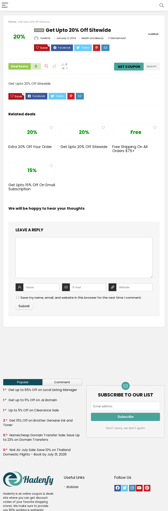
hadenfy (45, 38)
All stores (72, 487)
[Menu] (5, 5)
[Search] (162, 5)
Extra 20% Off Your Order (30, 146)
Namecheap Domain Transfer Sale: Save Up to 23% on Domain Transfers (41, 437)
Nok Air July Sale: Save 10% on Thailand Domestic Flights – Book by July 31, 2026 (36, 452)
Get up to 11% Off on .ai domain (32, 400)
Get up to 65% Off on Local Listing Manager (42, 389)
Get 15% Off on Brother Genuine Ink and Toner (38, 422)
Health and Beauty (92, 38)
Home (12, 21)
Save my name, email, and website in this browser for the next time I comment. (81, 297)
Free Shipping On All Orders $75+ (130, 148)
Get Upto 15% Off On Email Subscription (31, 187)
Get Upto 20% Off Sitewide (83, 146)
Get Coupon (129, 66)
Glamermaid (117, 38)
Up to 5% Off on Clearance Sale (33, 410)
